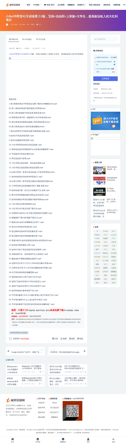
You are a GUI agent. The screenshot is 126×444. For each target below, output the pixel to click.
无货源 (113, 260)
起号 (105, 282)
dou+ (113, 231)
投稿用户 (21, 339)
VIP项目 (26, 48)
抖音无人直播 (105, 253)
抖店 (105, 249)
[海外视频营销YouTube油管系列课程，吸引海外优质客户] (99, 181)
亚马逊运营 (54, 408)
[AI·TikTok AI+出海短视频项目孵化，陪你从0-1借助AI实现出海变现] (99, 192)
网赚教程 (71, 5)
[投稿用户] (7, 24)
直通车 (105, 268)
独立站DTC (54, 412)
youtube (113, 235)
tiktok (105, 235)
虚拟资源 (114, 275)
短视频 (113, 268)
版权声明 (41, 408)
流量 (97, 264)
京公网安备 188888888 (82, 432)
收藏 (64, 339)
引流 (113, 246)
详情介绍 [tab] (14, 39)
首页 (28, 5)
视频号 (113, 279)
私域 (97, 275)
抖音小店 (97, 253)
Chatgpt (105, 231)
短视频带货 (105, 272)
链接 (81, 339)
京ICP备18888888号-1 (64, 432)
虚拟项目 (97, 279)
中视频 (97, 238)
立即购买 (106, 79)
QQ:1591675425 (35, 316)
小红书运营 (13, 24)
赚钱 (97, 282)
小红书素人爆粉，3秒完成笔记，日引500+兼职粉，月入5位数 (75, 380)
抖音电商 (114, 253)
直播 (113, 264)
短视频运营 (114, 272)
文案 (97, 260)
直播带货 (97, 268)
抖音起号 (105, 257)
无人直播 (105, 260)
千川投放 (97, 242)
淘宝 (105, 264)
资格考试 (106, 5)
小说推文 (105, 246)
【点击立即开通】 (21, 313)
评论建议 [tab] (28, 39)
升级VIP (41, 403)
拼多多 (113, 257)
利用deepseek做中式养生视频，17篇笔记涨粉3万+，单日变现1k (32, 380)
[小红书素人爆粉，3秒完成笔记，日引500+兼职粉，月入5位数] (56, 384)
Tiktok (54, 403)
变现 (105, 242)
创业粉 (105, 238)
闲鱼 (113, 282)
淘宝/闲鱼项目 (94, 5)
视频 (105, 279)
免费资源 (116, 5)
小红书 (113, 242)
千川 (113, 238)
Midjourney (97, 235)
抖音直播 (97, 257)
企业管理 (61, 5)
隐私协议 (41, 412)
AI (22, 372)
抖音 (113, 249)
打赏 (56, 339)
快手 (97, 249)
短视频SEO (97, 272)
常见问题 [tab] (41, 39)
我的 (88, 442)
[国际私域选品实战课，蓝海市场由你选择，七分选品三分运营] (99, 170)
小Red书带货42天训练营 (19, 54)
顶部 (113, 442)
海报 (73, 339)
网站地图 (41, 417)
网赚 (105, 275)
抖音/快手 (51, 5)
